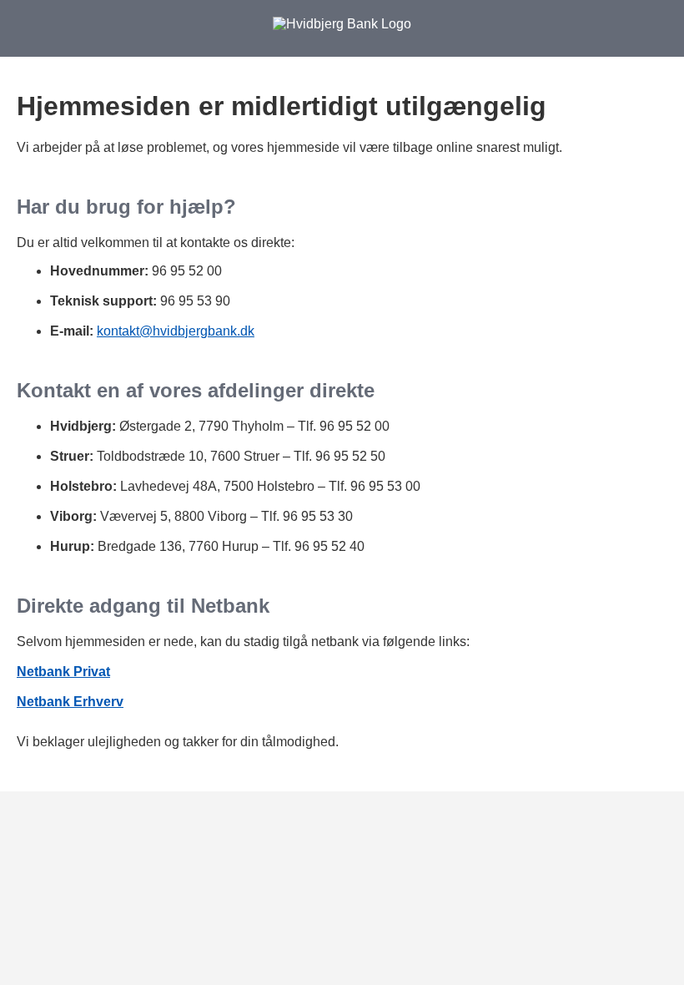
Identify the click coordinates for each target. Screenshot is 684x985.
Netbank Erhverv (70, 702)
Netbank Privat (63, 671)
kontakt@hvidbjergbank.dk (175, 331)
